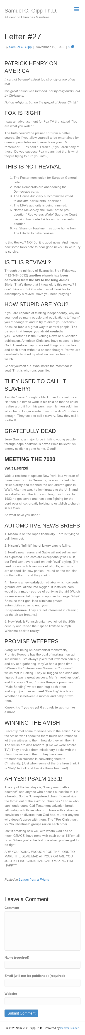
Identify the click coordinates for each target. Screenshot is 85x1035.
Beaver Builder (69, 1028)
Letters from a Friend (34, 879)
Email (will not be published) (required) (35, 975)
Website (11, 993)
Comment (12, 907)
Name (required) (17, 957)
